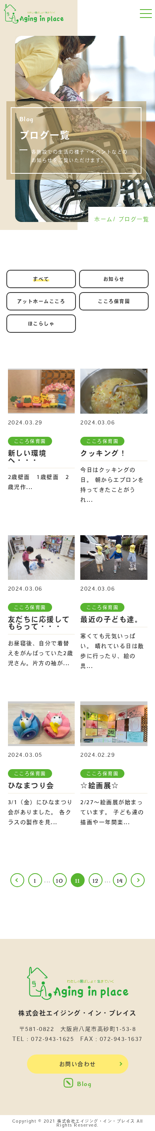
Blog (84, 1084)
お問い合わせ (77, 1064)
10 (59, 881)
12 (96, 881)
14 (120, 881)
